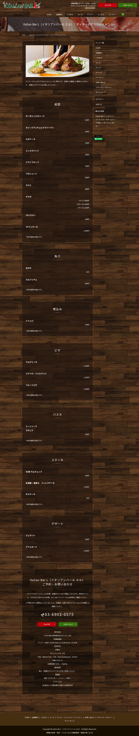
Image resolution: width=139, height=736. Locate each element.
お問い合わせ (100, 82)
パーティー (113, 14)
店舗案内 (59, 14)
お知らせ (99, 104)
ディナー (90, 14)
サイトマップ (100, 92)
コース (80, 14)
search (123, 14)
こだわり (70, 14)
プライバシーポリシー (104, 87)
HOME (49, 14)
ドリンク (101, 14)
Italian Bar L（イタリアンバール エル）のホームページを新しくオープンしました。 (105, 121)
